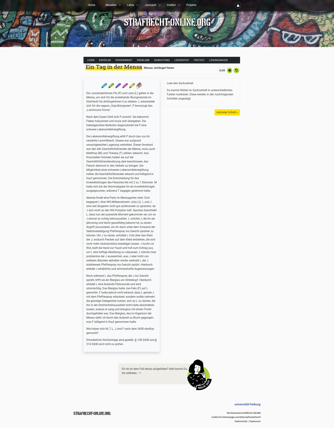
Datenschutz (241, 421)
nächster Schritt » (227, 112)
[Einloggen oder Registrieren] (238, 5)
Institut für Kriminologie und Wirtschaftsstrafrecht (236, 417)
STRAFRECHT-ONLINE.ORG (91, 413)
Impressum (255, 421)
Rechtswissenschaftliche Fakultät (244, 413)
